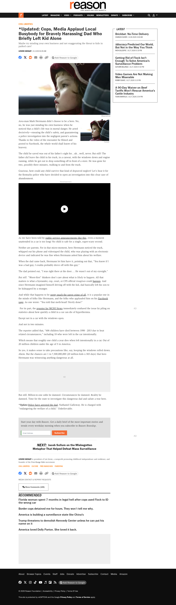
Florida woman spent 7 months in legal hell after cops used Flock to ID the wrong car (63, 501)
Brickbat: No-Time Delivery (132, 34)
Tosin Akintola (121, 96)
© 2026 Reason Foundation (30, 591)
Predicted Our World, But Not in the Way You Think (134, 45)
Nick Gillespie (120, 50)
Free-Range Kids (46, 466)
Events (47, 573)
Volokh (90, 15)
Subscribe (127, 15)
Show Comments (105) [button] (35, 487)
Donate (114, 15)
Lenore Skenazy (25, 51)
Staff (55, 573)
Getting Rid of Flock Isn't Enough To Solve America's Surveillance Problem (132, 61)
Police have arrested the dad (43, 404)
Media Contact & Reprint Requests (35, 479)
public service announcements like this (65, 237)
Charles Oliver (121, 37)
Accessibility (48, 591)
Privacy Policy (60, 591)
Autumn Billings (121, 66)
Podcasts (78, 15)
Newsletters (102, 15)
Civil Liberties (26, 23)
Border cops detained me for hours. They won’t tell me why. (56, 508)
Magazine (55, 15)
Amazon (123, 573)
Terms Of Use (72, 591)
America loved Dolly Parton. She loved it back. (48, 529)
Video (67, 15)
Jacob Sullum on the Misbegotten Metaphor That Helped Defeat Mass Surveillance (64, 447)
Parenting (59, 466)
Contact (104, 573)
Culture (35, 466)
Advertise (81, 573)
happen (96, 281)
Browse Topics (34, 573)
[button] (155, 15)
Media (114, 573)
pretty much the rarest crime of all (68, 294)
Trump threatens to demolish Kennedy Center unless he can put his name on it (61, 522)
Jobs (62, 573)
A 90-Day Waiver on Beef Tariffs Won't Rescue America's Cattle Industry (135, 90)
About (21, 573)
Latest (45, 15)
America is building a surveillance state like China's (51, 514)
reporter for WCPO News (50, 308)
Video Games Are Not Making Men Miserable (134, 75)
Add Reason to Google (65, 57)
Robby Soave (120, 80)
